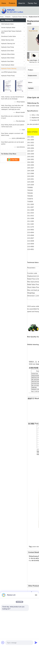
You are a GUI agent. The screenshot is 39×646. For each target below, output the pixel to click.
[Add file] (2, 642)
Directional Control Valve (8, 36)
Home (4, 3)
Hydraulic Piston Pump (8, 75)
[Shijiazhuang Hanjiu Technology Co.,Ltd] (12, 10)
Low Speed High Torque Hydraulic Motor (11, 32)
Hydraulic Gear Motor (7, 61)
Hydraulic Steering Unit (8, 43)
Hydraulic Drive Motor (7, 50)
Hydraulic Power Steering (19, 17)
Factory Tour (32, 3)
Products (12, 3)
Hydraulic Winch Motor (8, 58)
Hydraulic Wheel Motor (8, 54)
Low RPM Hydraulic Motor (9, 72)
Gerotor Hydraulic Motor (8, 27)
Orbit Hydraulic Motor (7, 24)
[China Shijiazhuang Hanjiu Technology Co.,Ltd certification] (7, 85)
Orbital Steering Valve (7, 40)
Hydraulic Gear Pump (7, 47)
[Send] (36, 642)
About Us (21, 3)
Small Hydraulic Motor (7, 65)
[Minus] (36, 595)
